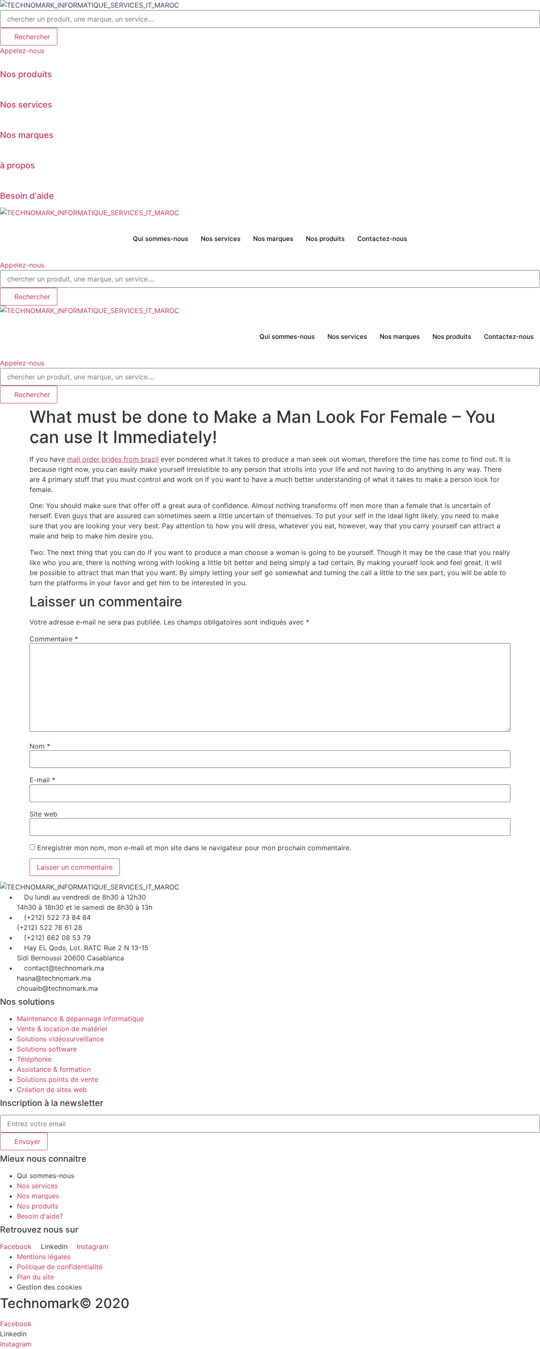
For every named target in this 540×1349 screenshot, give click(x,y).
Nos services (26, 105)
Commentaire (54, 638)
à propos (17, 165)
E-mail (42, 779)
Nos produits (26, 74)
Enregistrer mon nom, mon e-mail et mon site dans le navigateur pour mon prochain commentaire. (194, 847)
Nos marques (27, 135)
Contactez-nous (382, 239)
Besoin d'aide (27, 196)
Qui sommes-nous (160, 239)
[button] (22, 50)
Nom (40, 746)
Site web (43, 814)
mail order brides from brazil (113, 459)
